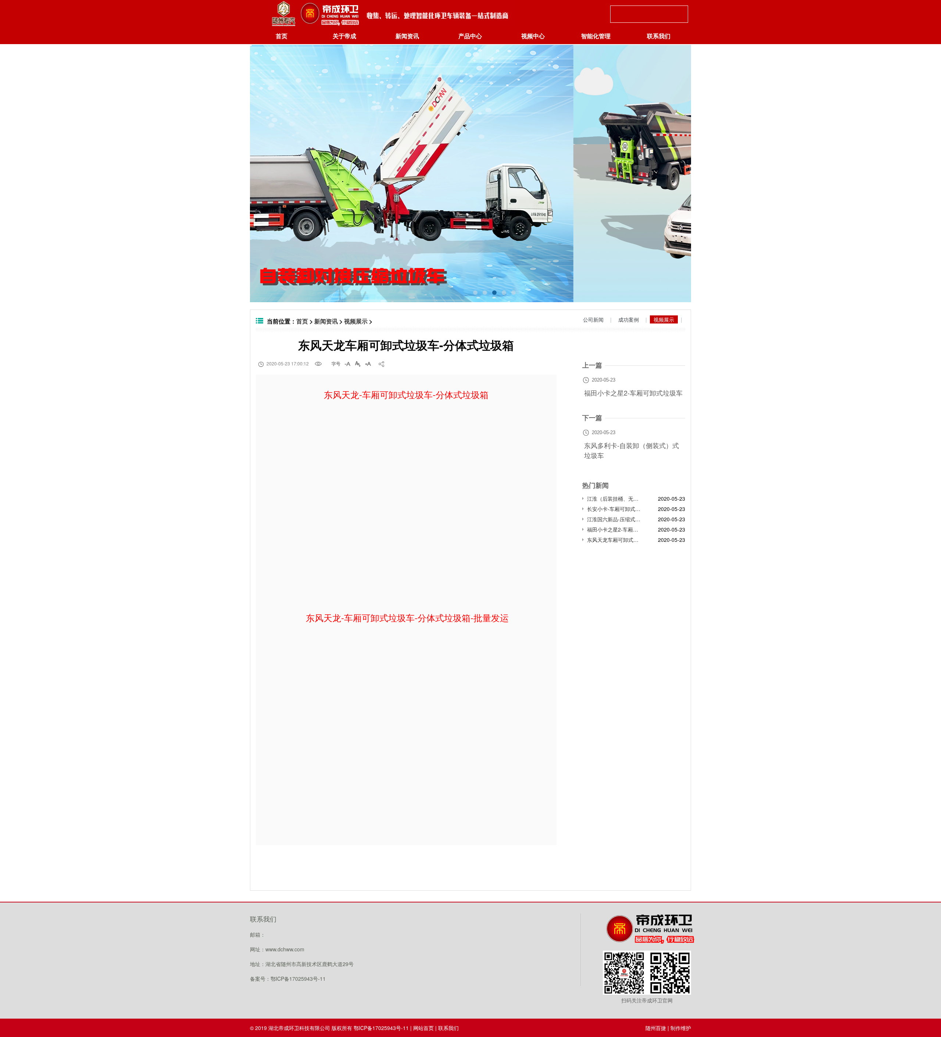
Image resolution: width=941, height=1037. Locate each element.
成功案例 (628, 319)
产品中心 (470, 36)
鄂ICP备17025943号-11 (381, 1027)
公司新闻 (593, 319)
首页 (281, 36)
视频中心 (533, 36)
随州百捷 (655, 1027)
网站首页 (423, 1027)
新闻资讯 (407, 36)
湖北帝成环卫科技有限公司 (299, 1027)
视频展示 (356, 321)
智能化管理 (596, 36)
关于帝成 (344, 36)
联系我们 (658, 36)
